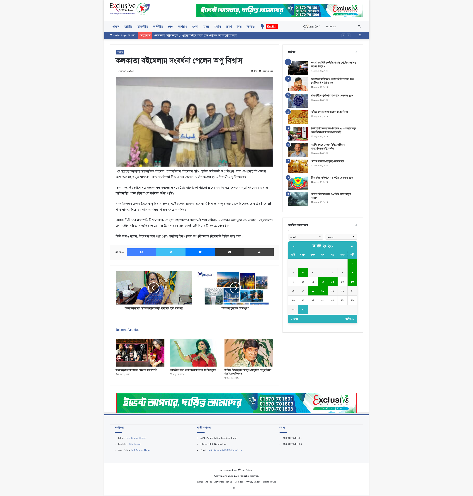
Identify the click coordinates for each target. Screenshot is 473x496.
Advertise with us (223, 481)
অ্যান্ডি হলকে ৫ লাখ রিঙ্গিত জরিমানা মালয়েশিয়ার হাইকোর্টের (328, 146)
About (208, 481)
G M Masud (135, 444)
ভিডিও (251, 26)
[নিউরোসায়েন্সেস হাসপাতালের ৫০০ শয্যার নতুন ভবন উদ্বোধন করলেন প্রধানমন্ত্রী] (298, 134)
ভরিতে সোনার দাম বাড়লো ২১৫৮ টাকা (329, 112)
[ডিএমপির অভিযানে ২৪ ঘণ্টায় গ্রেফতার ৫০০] (298, 183)
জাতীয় (128, 26)
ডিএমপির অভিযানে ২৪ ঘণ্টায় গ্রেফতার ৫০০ (332, 177)
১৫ (352, 281)
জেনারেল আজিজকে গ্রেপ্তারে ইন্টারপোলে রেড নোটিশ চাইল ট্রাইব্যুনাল (332, 80)
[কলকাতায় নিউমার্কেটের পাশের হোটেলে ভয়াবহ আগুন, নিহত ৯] (298, 68)
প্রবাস (217, 26)
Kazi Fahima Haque (136, 437)
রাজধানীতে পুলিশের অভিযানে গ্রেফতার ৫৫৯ (332, 95)
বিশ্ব (239, 26)
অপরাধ (182, 26)
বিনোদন (120, 52)
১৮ (313, 291)
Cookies (239, 481)
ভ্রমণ (229, 26)
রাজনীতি (143, 26)
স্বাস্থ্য (206, 26)
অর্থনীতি (158, 26)
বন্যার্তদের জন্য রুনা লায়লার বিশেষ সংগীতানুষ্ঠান (193, 370)
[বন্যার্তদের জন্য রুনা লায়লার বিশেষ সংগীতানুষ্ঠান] (194, 353)
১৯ (322, 291)
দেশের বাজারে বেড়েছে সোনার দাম (327, 161)
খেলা (195, 26)
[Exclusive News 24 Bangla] (130, 9)
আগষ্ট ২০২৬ (323, 246)
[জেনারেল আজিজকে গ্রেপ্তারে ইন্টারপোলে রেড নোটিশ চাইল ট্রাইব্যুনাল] (298, 84)
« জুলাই (294, 318)
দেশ (170, 26)
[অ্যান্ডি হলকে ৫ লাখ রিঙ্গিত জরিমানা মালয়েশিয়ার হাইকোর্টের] (298, 150)
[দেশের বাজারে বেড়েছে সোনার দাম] (298, 166)
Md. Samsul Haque (141, 450)
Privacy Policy (253, 481)
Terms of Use (269, 481)
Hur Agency (247, 469)
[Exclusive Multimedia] (236, 402)
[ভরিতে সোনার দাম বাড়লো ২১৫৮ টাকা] (298, 117)
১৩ (332, 281)
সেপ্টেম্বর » (350, 318)
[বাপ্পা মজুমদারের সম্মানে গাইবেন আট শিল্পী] (140, 353)
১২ (322, 281)
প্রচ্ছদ (116, 26)
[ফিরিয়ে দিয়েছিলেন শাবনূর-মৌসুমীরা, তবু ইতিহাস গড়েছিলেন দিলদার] (248, 353)
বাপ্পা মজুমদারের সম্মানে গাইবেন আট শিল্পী (136, 370)
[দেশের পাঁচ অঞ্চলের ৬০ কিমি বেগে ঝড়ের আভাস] (298, 199)
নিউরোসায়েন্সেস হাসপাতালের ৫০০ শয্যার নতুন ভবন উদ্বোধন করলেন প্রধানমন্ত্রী (333, 130)
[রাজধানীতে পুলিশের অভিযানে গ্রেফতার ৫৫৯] (298, 101)
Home (200, 481)
